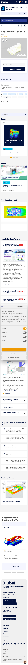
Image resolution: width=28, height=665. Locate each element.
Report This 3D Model (5, 79)
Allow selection (14, 353)
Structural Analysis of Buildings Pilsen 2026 (13, 152)
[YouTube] (6, 644)
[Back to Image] (6, 40)
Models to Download (9, 200)
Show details (21, 346)
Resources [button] (6, 637)
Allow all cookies (14, 349)
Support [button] (5, 631)
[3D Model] (3, 40)
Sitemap (4, 653)
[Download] (18, 55)
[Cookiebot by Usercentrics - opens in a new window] (17, 306)
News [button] (4, 634)
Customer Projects (8, 478)
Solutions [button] (6, 625)
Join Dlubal (6, 641)
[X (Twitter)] (15, 644)
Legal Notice (5, 649)
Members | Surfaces (12, 94)
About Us (4, 651)
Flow (26, 97)
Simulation (15, 97)
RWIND (5, 94)
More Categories (9, 20)
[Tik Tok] (24, 644)
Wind (10, 97)
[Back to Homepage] (4, 2)
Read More (7, 284)
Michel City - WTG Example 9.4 (10, 227)
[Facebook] (9, 644)
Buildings (21, 94)
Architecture (21, 97)
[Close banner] (26, 306)
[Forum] (4, 644)
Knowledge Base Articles (10, 239)
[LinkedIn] (12, 644)
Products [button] (5, 628)
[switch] (25, 332)
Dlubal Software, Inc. (9, 592)
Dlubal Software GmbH (10, 608)
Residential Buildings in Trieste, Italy (11, 501)
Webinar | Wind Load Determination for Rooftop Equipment (12, 186)
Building (5, 97)
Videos (3, 163)
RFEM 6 (6, 528)
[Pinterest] (21, 644)
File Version (5, 61)
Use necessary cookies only (14, 357)
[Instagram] (18, 644)
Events (3, 119)
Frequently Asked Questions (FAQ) (13, 423)
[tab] (11, 157)
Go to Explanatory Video (10, 390)
